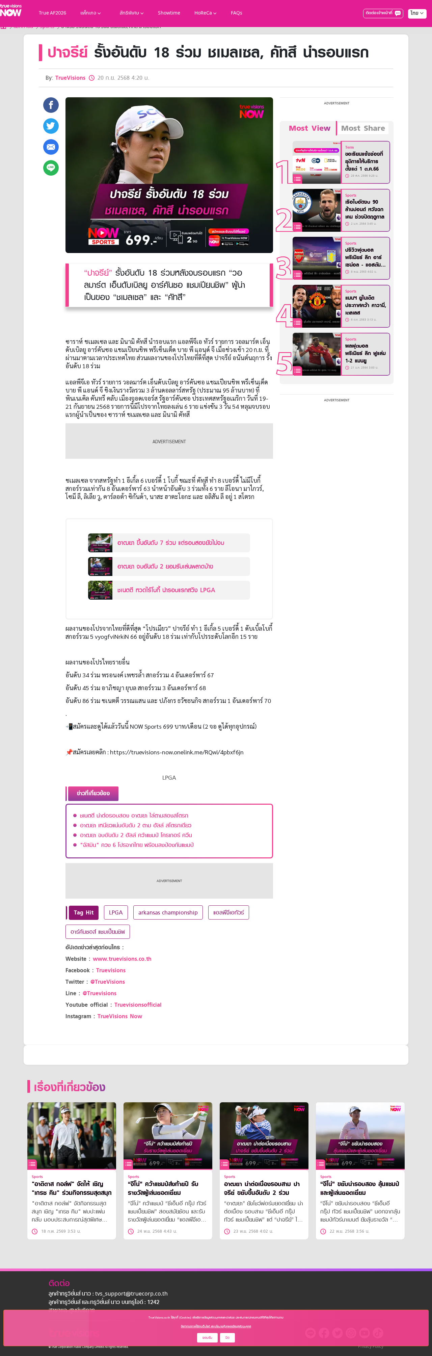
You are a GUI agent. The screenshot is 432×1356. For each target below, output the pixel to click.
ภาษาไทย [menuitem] (411, 27)
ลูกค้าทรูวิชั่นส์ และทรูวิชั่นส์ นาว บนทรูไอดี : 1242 (104, 1302)
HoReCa (203, 13)
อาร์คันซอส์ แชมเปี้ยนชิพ (98, 931)
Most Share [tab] (363, 128)
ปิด (227, 1337)
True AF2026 (52, 13)
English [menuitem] (412, 38)
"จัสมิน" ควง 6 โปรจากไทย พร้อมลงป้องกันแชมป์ (137, 845)
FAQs (236, 13)
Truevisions (111, 970)
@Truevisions (99, 993)
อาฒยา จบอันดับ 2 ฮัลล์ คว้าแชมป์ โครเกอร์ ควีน (136, 835)
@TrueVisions (107, 981)
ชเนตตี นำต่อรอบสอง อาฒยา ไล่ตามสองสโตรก (134, 815)
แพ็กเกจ (88, 13)
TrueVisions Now (120, 1016)
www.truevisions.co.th (122, 958)
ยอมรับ (207, 1337)
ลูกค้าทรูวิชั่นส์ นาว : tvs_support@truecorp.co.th (108, 1294)
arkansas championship (168, 912)
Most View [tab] (309, 128)
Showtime (169, 13)
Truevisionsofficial (138, 1004)
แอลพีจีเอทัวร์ (228, 912)
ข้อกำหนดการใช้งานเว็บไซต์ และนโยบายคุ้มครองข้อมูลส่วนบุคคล (216, 1326)
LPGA (116, 912)
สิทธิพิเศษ (129, 13)
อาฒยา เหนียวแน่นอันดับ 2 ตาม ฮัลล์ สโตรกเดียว (135, 825)
